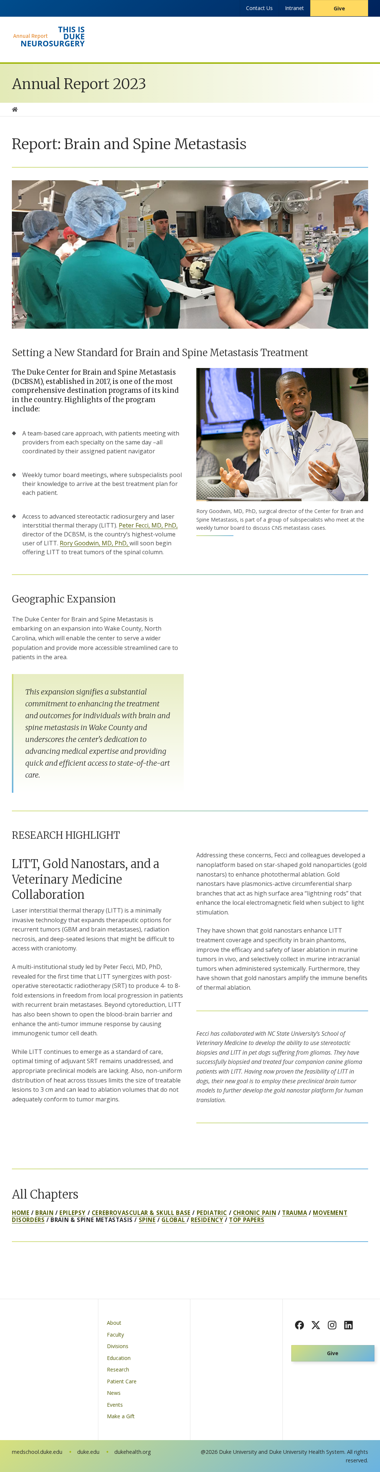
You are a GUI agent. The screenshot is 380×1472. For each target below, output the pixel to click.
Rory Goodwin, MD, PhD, (95, 543)
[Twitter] (316, 1325)
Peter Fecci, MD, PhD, (148, 525)
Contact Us (259, 8)
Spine (147, 1219)
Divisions (117, 1346)
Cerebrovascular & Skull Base (141, 1212)
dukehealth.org (132, 1451)
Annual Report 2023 (79, 84)
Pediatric (212, 1212)
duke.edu (88, 1451)
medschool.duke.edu (37, 1451)
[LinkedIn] (348, 1325)
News (114, 1392)
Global (173, 1219)
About (114, 1322)
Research (118, 1369)
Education (119, 1357)
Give (339, 8)
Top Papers (246, 1219)
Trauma (294, 1212)
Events (115, 1404)
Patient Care (122, 1381)
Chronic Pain (254, 1212)
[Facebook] (299, 1325)
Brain (44, 1212)
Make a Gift (121, 1416)
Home (20, 1212)
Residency (207, 1219)
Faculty (115, 1334)
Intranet (294, 8)
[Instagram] (332, 1325)
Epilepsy (72, 1212)
